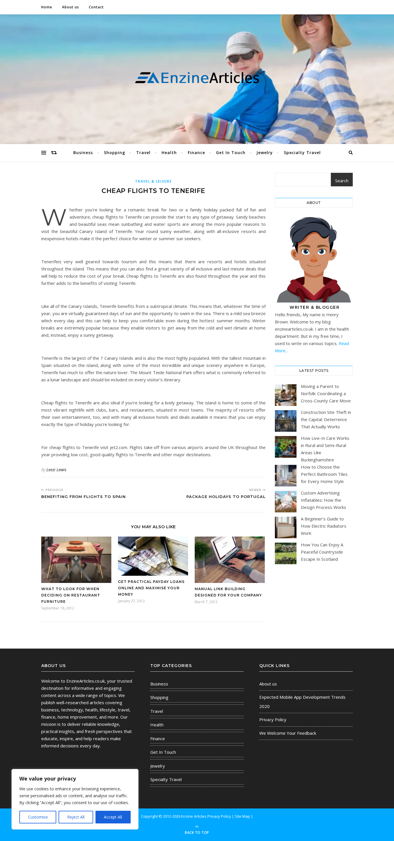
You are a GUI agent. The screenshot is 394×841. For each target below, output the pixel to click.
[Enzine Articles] (197, 78)
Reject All (76, 817)
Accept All (113, 817)
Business (83, 152)
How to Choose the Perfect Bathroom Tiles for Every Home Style (324, 474)
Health (169, 152)
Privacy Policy (272, 719)
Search (341, 180)
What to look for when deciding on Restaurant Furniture (70, 595)
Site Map (242, 816)
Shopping (114, 152)
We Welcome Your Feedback (287, 733)
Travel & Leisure (153, 181)
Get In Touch (230, 152)
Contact (96, 7)
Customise (38, 817)
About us (70, 7)
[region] (75, 799)
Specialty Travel (302, 152)
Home (46, 7)
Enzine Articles (194, 816)
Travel (143, 152)
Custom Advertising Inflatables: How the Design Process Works (323, 500)
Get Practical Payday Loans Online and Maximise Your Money (151, 587)
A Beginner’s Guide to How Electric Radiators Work (323, 526)
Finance (196, 152)
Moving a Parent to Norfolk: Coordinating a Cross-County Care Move (326, 393)
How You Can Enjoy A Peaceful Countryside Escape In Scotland (322, 552)
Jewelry (264, 152)
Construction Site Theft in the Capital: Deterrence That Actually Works (326, 419)
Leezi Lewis (56, 469)
